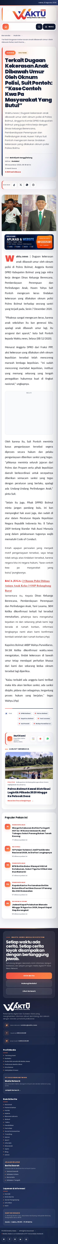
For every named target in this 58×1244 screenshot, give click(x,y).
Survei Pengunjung (12, 1200)
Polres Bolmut (42, 713)
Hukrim (16, 35)
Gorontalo (11, 1177)
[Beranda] (5, 27)
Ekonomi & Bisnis (11, 1116)
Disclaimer (9, 1067)
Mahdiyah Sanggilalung (21, 158)
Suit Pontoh (25, 724)
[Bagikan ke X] (20, 185)
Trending (8, 1134)
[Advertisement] (29, 414)
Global (7, 1119)
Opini (7, 1149)
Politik (7, 1110)
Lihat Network (29, 991)
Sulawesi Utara (12, 1174)
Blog (6, 1152)
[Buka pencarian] (39, 27)
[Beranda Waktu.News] (29, 14)
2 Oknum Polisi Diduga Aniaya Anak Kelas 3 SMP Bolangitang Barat (28, 586)
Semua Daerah (12, 1171)
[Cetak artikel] (33, 185)
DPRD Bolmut (25, 713)
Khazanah (9, 1146)
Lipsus (7, 1137)
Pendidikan (9, 1125)
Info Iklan (8, 1203)
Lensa (7, 1155)
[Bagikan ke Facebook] (14, 185)
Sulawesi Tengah (13, 1180)
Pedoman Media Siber (13, 1064)
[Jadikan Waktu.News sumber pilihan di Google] (40, 739)
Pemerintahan (10, 1107)
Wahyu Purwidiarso (43, 724)
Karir (7, 1206)
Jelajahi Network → (13, 1090)
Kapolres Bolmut (27, 718)
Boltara (23, 53)
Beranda (6, 35)
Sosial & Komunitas (12, 1131)
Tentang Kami (10, 1055)
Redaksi (8, 1058)
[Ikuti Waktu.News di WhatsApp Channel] (48, 739)
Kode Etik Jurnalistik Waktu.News (17, 1061)
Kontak (7, 1194)
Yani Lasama (45, 718)
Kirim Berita (29, 976)
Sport (7, 1140)
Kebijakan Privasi (11, 1070)
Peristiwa (8, 1128)
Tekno (7, 1122)
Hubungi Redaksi (29, 983)
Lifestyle (8, 1143)
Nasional (8, 1105)
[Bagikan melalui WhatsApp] (27, 185)
